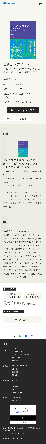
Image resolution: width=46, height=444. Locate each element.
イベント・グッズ (18, 358)
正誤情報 (15, 375)
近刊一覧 (15, 369)
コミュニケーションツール (21, 348)
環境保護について (34, 428)
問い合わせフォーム (23, 319)
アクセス (15, 389)
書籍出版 (6, 366)
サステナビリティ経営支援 (21, 354)
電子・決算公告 (17, 393)
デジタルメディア (18, 351)
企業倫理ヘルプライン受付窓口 (13, 430)
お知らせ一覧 (16, 398)
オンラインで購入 (24, 110)
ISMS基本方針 (21, 428)
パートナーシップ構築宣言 (12, 433)
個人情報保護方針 (9, 428)
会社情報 (6, 380)
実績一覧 (15, 361)
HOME (5, 344)
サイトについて (28, 433)
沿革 (13, 383)
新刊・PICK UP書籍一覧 (19, 366)
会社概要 (15, 386)
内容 (9, 118)
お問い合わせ (16, 401)
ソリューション (6, 349)
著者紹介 (23, 118)
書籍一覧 (15, 372)
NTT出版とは (16, 380)
